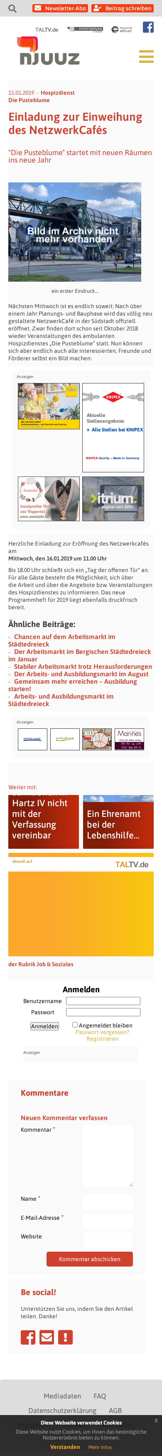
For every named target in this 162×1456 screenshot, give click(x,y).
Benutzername (42, 1001)
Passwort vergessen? (102, 1032)
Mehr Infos (100, 1447)
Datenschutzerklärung (62, 1410)
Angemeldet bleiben (106, 1025)
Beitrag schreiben (129, 8)
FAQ (99, 1396)
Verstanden (65, 1447)
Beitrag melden (65, 1337)
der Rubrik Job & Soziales (41, 964)
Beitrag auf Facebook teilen (28, 1337)
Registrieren (102, 1038)
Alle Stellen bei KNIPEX (115, 429)
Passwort (42, 1012)
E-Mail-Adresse (42, 1217)
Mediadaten (62, 1396)
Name (30, 1198)
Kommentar (38, 1129)
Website (31, 1236)
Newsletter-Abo (65, 8)
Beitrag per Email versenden (46, 1337)
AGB (115, 1410)
